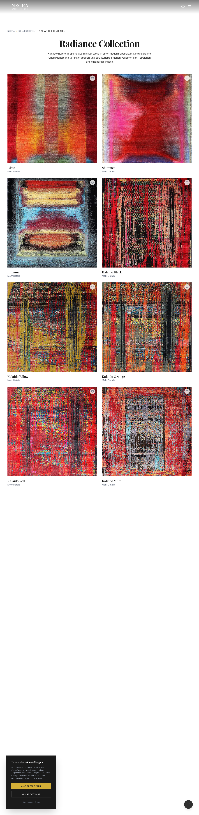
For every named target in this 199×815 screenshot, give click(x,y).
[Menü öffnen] (189, 7)
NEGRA (11, 31)
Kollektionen (27, 31)
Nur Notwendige (31, 794)
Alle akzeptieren (31, 786)
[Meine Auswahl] (183, 7)
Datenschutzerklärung (31, 802)
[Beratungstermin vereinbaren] (188, 804)
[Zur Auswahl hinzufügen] (92, 78)
